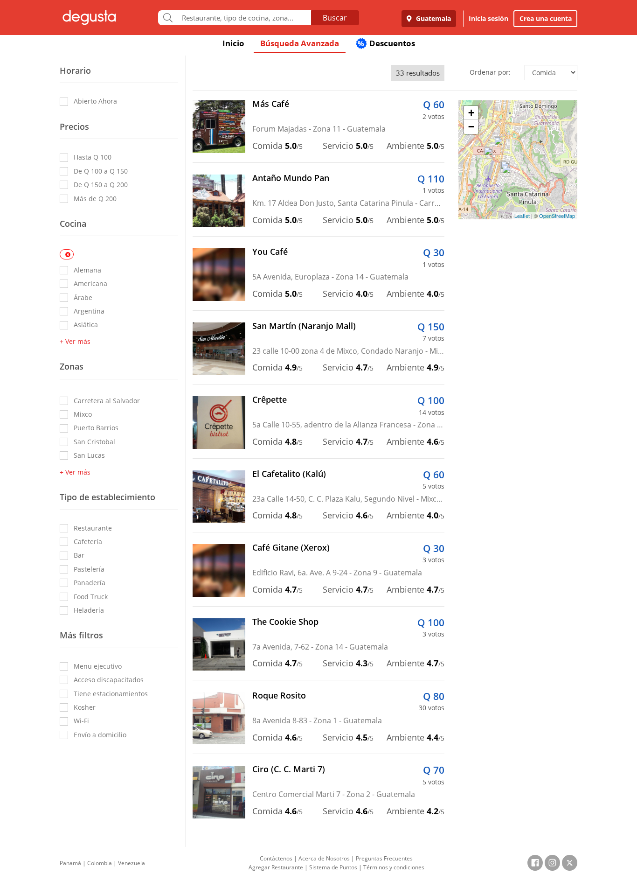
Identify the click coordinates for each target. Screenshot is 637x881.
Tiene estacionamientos (111, 693)
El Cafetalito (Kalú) (289, 473)
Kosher (85, 707)
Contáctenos (276, 858)
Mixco (83, 414)
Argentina (89, 311)
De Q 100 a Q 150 (101, 171)
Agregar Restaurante (276, 867)
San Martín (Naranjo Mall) (304, 325)
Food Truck (91, 596)
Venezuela (131, 863)
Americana (90, 283)
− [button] (471, 127)
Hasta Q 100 (92, 157)
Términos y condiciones (393, 867)
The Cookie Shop (285, 621)
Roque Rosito (279, 695)
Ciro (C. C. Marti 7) (288, 769)
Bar (79, 555)
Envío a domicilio (100, 734)
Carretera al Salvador (107, 400)
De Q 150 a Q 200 (101, 184)
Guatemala (432, 18)
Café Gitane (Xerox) (291, 547)
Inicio (233, 43)
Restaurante (93, 528)
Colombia (99, 863)
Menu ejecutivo (98, 666)
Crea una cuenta (545, 18)
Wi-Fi (81, 720)
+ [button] (471, 113)
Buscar (335, 18)
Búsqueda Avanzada (299, 43)
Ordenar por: (490, 72)
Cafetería (88, 541)
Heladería (89, 610)
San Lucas (89, 455)
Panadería (89, 582)
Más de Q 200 (95, 198)
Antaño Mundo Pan (290, 177)
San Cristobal (94, 441)
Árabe (83, 297)
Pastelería (89, 569)
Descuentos (386, 43)
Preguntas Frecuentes (384, 858)
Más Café (270, 103)
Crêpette (269, 399)
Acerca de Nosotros (324, 858)
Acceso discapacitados (109, 679)
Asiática (86, 324)
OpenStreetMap (557, 215)
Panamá (70, 863)
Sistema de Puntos (333, 867)
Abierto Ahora (95, 101)
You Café (270, 251)
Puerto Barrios (96, 427)
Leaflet (522, 215)
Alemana (87, 270)
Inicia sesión (488, 18)
